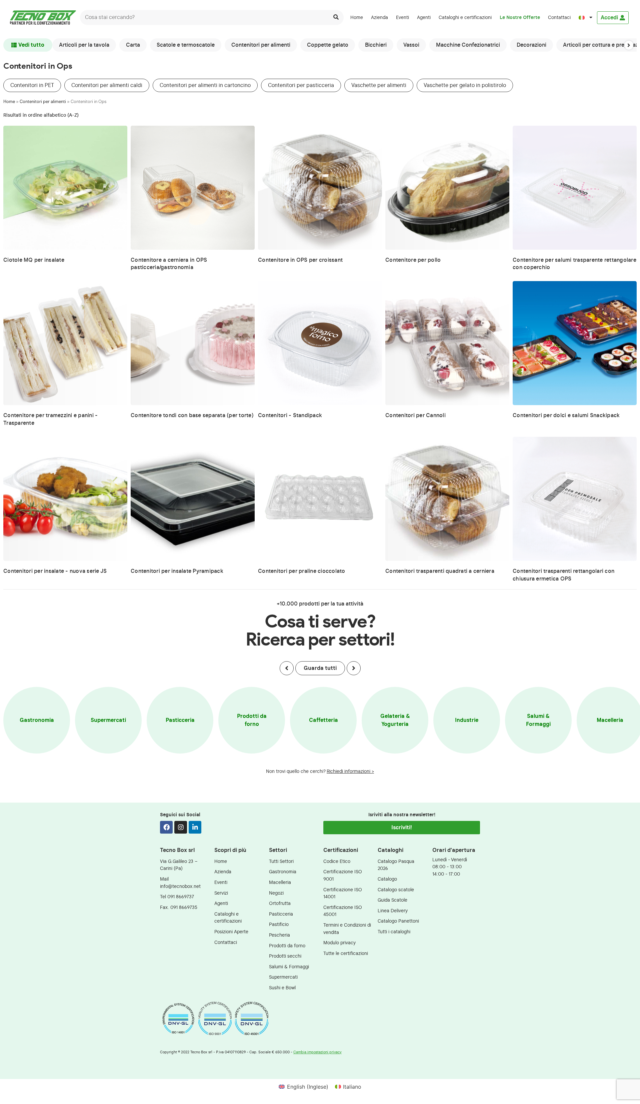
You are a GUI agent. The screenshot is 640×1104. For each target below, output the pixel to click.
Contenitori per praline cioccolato (301, 571)
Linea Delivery (393, 910)
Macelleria (280, 882)
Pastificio (279, 924)
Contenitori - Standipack (290, 415)
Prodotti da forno (252, 720)
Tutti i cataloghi (394, 931)
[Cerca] (336, 17)
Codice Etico (336, 861)
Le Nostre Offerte (520, 17)
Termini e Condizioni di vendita (347, 929)
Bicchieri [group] (376, 45)
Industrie (466, 720)
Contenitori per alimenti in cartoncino (205, 85)
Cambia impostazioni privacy (317, 1052)
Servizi (221, 893)
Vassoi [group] (411, 45)
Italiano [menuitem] (352, 1086)
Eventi (402, 17)
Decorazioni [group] (531, 45)
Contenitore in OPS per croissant (300, 260)
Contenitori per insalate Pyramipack (177, 571)
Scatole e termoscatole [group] (186, 45)
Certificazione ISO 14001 (342, 893)
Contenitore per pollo (413, 260)
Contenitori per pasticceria (301, 85)
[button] (628, 45)
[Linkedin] (195, 827)
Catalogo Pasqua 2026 (396, 865)
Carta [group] (133, 45)
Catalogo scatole (396, 889)
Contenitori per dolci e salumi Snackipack (566, 415)
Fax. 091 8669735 (178, 907)
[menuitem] (585, 17)
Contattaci (559, 17)
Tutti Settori (281, 861)
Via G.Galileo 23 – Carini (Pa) (179, 865)
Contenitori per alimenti (43, 102)
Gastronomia (37, 720)
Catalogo (387, 879)
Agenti (424, 17)
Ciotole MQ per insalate (33, 260)
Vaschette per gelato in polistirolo (465, 85)
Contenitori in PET (32, 85)
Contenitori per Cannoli (415, 415)
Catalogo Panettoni (398, 921)
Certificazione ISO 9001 (342, 875)
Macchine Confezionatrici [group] (468, 45)
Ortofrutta (280, 903)
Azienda (379, 17)
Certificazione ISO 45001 (342, 911)
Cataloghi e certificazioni (465, 17)
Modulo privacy (339, 942)
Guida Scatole (392, 900)
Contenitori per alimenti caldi (106, 85)
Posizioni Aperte (231, 931)
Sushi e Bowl (282, 987)
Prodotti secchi (285, 956)
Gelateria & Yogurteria (395, 720)
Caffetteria (323, 720)
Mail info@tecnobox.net (180, 883)
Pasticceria (180, 720)
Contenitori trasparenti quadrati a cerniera (439, 571)
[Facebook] (166, 827)
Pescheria (279, 935)
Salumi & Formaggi (538, 720)
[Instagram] (180, 827)
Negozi (276, 893)
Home (356, 17)
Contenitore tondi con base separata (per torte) (192, 415)
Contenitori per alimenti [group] (260, 45)
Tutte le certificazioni (345, 953)
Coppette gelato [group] (327, 45)
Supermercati (108, 720)
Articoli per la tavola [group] (84, 45)
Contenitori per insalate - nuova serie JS (55, 571)
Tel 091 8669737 (177, 896)
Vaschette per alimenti (378, 85)
